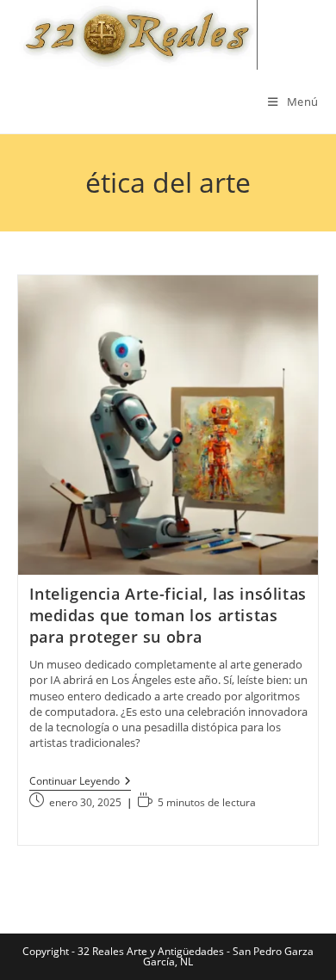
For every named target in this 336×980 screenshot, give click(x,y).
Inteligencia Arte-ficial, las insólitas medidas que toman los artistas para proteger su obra (168, 615)
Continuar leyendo (80, 782)
